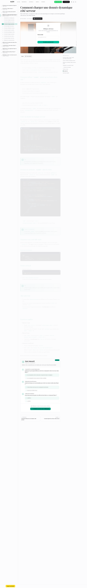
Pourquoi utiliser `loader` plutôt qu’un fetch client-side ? (68, 58)
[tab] (28, 56)
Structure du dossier (67, 67)
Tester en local (65, 69)
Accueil (18, 1)
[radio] (71, 2)
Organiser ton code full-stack (68, 65)
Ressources (24, 1)
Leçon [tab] (22, 56)
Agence (37, 1)
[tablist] (26, 56)
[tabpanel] (40, 207)
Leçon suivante (10, 586)
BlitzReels (31, 1)
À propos (43, 1)
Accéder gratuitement (48, 42)
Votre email (40, 34)
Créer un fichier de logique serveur (69, 60)
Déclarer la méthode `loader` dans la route (69, 63)
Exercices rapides (66, 72)
